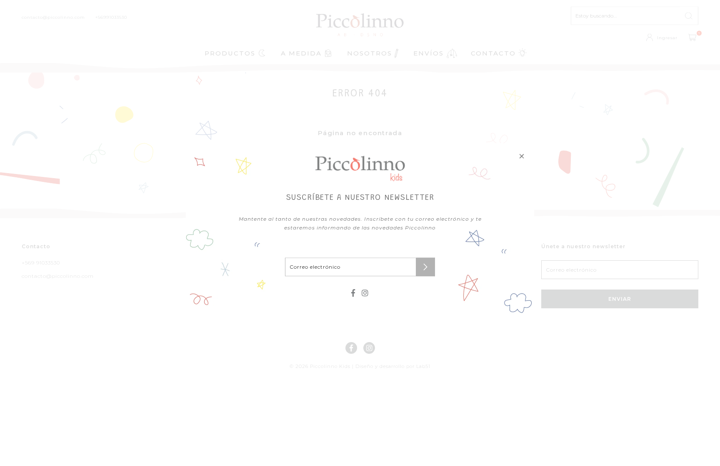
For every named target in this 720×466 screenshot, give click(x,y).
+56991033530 (111, 17)
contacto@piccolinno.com (53, 17)
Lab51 (423, 366)
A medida (301, 53)
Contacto (493, 53)
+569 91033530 (41, 262)
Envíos (428, 53)
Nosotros (369, 53)
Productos (230, 53)
